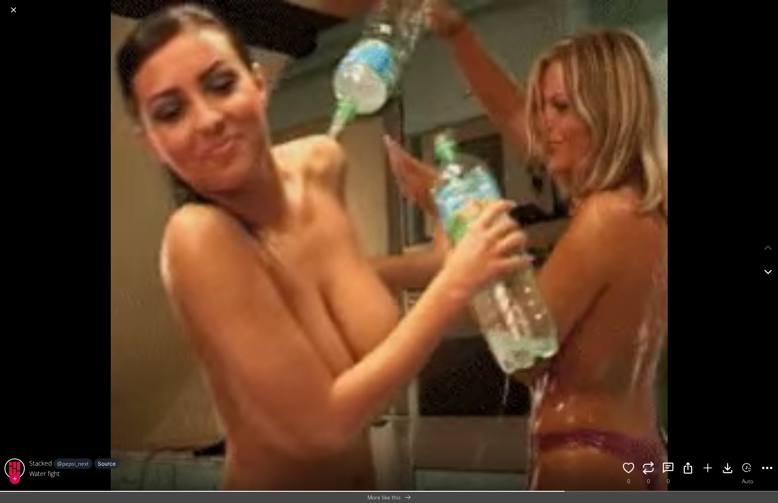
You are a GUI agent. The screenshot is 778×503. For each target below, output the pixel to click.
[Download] (727, 469)
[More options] (767, 469)
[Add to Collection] (707, 469)
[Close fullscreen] (13, 10)
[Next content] (768, 272)
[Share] (688, 469)
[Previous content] (768, 247)
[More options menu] (769, 5)
